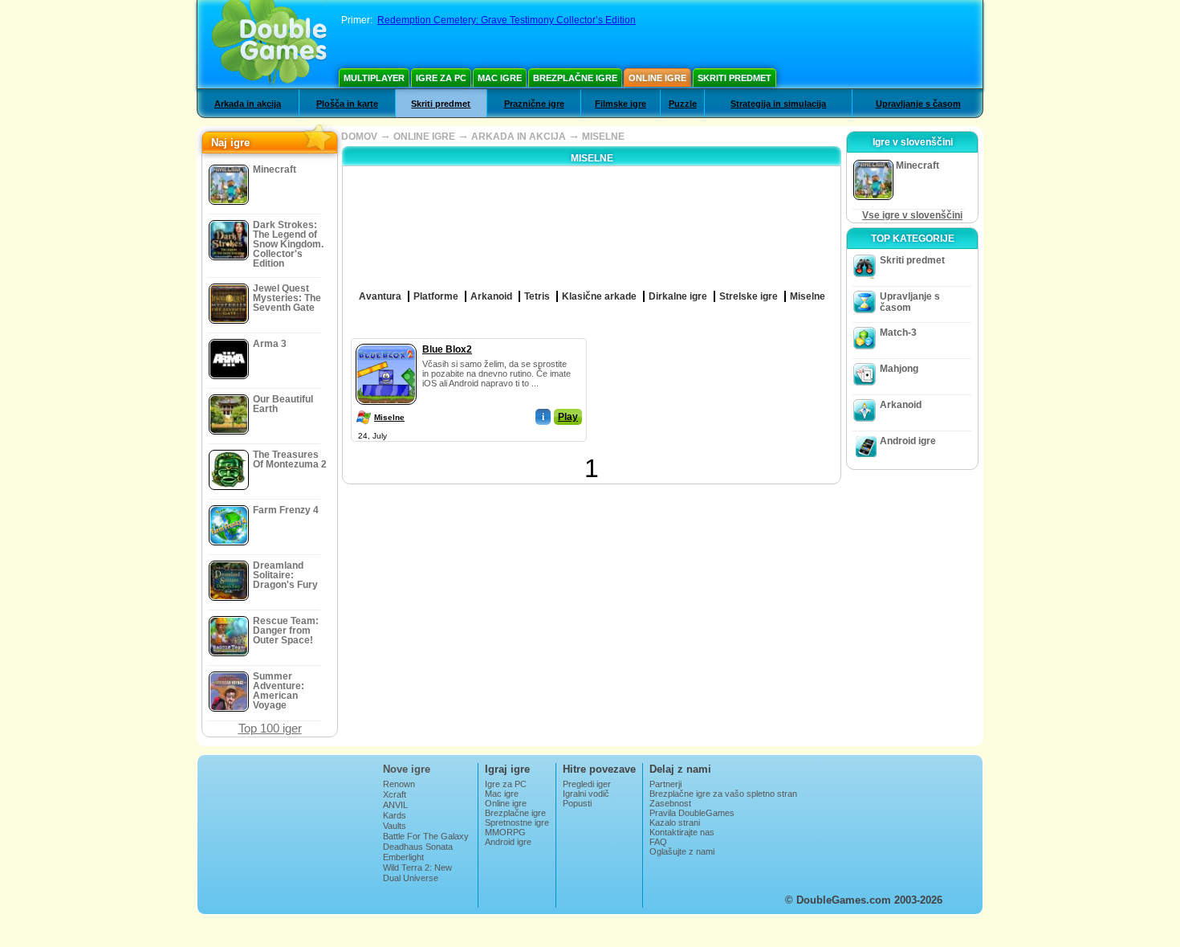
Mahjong (899, 368)
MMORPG (505, 832)
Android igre (908, 441)
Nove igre (406, 769)
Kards (394, 815)
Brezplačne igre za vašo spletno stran (723, 793)
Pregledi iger (587, 784)
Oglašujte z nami (681, 851)
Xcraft (394, 794)
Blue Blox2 (447, 349)
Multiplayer (374, 78)
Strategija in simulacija (778, 103)
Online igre (657, 78)
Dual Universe (410, 878)
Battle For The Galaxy (426, 836)
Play (568, 416)
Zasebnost (670, 803)
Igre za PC (441, 78)
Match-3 (898, 332)
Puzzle (683, 103)
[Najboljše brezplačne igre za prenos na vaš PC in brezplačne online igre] (269, 44)
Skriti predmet (734, 78)
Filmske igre (620, 103)
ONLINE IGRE (424, 136)
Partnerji (665, 784)
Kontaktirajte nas (681, 832)
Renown (399, 784)
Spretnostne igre (517, 822)
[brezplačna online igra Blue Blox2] (386, 340)
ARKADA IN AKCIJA (518, 136)
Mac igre (500, 78)
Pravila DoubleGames (691, 813)
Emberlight (403, 857)
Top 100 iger (270, 728)
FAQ (658, 842)
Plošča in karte (347, 103)
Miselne (389, 417)
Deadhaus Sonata (418, 846)
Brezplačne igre (575, 78)
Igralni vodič (586, 793)
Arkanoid (901, 404)
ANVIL (395, 805)
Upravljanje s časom (918, 103)
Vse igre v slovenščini (912, 215)
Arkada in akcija (247, 103)
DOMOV (359, 136)
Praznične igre (534, 103)
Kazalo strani (674, 822)
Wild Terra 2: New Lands (417, 872)
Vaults (394, 826)
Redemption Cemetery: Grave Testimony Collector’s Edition (506, 20)
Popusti (577, 803)
